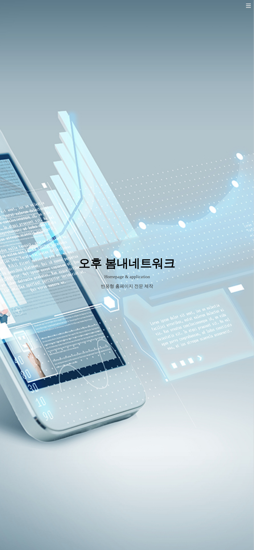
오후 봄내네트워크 (127, 263)
